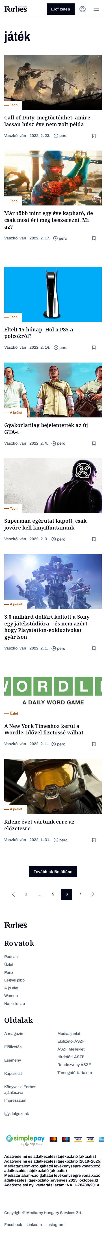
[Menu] (96, 9)
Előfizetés (60, 9)
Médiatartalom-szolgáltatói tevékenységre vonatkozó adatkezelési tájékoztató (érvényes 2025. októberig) (52, 1177)
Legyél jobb (14, 980)
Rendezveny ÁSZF (74, 1065)
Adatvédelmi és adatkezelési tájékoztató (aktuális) (50, 1156)
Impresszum (15, 1100)
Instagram (55, 1225)
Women (11, 996)
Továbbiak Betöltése (53, 872)
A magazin (13, 1034)
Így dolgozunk (16, 1114)
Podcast (11, 957)
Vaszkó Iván (15, 136)
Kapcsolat (13, 1073)
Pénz (8, 972)
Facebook (13, 1225)
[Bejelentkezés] (82, 9)
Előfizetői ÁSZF (71, 1041)
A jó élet (11, 988)
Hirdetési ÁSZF (71, 1057)
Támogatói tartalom (74, 1073)
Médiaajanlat (68, 1034)
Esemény (12, 1060)
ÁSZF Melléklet (71, 1049)
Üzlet (8, 965)
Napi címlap (14, 1004)
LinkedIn (34, 1225)
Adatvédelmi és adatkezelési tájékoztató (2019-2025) (52, 1161)
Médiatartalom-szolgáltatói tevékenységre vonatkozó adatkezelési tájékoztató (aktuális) (52, 1168)
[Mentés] (94, 136)
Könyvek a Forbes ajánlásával (20, 1090)
